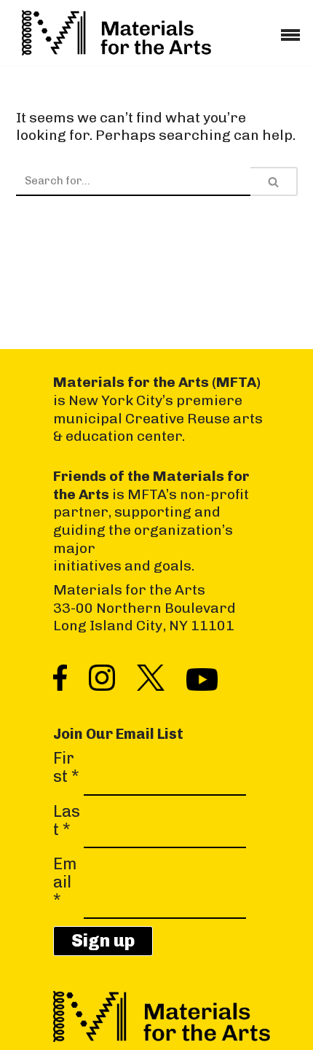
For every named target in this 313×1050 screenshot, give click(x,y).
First (66, 767)
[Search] (273, 181)
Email (65, 882)
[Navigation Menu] (290, 29)
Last (66, 821)
